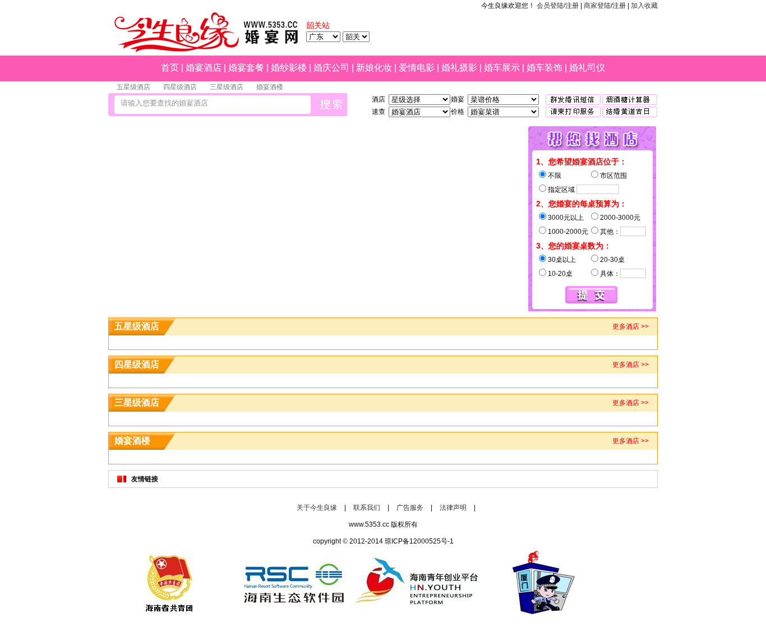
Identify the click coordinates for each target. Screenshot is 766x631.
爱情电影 (417, 67)
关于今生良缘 (317, 508)
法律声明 (453, 508)
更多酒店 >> (630, 326)
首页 (170, 67)
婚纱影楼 (289, 67)
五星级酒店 (133, 87)
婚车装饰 (544, 67)
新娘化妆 (374, 67)
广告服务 (409, 508)
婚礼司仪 (587, 67)
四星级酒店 (180, 87)
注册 (619, 6)
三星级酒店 (226, 87)
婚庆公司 (331, 67)
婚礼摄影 (459, 67)
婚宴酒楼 (269, 87)
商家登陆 (597, 6)
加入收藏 (644, 6)
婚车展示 (502, 67)
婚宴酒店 (204, 67)
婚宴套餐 (246, 67)
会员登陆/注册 (558, 6)
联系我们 (366, 508)
